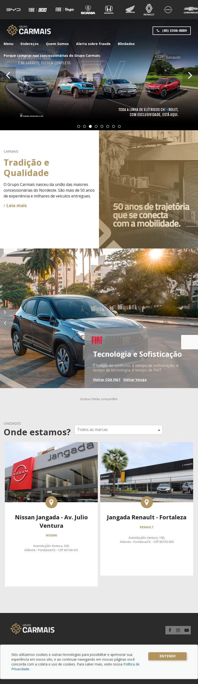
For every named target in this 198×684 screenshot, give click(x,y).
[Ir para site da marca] (13, 9)
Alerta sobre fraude (93, 43)
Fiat (97, 339)
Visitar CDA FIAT (107, 379)
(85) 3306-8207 (147, 559)
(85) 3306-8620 (146, 565)
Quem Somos (57, 43)
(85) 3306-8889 (174, 30)
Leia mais (16, 205)
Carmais (29, 30)
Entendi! (168, 656)
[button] (78, 126)
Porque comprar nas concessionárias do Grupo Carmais (52, 55)
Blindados (126, 43)
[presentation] (8, 75)
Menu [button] (8, 43)
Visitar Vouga (135, 379)
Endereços (30, 43)
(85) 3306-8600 (147, 549)
